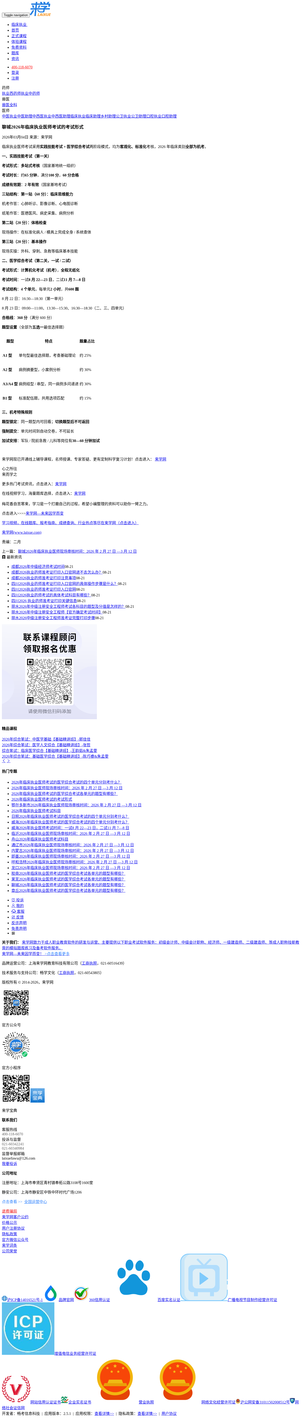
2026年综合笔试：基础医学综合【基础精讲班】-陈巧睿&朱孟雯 (55, 756)
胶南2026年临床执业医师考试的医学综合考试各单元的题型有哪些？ (68, 873)
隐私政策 (9, 1234)
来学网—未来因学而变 (45, 513)
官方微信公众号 (15, 1240)
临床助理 (93, 116)
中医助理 (24, 116)
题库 (15, 53)
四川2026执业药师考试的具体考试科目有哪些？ (51, 595)
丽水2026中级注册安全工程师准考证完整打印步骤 (53, 618)
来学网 (160, 459)
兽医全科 (9, 105)
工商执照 (89, 963)
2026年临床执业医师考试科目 (36, 811)
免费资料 (19, 47)
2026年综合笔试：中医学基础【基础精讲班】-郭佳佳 (46, 739)
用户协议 (169, 1414)
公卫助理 (138, 116)
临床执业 (19, 25)
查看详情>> (104, 1414)
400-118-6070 (22, 67)
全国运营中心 (35, 1202)
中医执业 (9, 116)
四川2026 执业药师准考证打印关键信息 (44, 601)
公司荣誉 (9, 1251)
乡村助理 (108, 116)
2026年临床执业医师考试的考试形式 (41, 799)
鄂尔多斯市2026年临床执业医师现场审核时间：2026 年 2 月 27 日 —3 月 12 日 (76, 805)
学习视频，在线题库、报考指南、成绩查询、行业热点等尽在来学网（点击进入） (70, 523)
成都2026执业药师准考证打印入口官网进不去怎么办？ (57, 572)
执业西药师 (11, 93)
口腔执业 (154, 116)
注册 (15, 78)
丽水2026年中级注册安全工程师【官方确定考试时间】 (57, 612)
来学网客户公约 (15, 1217)
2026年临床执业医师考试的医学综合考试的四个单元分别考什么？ (66, 782)
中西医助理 (60, 116)
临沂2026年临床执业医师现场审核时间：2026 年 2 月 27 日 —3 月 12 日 (70, 834)
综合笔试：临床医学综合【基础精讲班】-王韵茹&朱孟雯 (49, 751)
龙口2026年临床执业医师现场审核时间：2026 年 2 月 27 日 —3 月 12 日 (70, 868)
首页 (15, 30)
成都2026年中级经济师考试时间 (38, 567)
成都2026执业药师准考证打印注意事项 (43, 578)
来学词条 (9, 1245)
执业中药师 (30, 93)
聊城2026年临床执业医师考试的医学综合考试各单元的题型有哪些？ (68, 885)
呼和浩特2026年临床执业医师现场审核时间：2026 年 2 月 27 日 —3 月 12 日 (74, 862)
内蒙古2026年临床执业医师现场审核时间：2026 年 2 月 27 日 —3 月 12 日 (72, 851)
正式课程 (19, 36)
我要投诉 (9, 1164)
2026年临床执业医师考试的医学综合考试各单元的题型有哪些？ (64, 794)
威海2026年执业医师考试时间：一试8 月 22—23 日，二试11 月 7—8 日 (70, 828)
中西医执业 (41, 116)
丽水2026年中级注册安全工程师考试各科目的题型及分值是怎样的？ (68, 606)
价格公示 (9, 1223)
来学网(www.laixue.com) (21, 532)
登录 (15, 73)
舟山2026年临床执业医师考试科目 (39, 839)
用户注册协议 (13, 1228)
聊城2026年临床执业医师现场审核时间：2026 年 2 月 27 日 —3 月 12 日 (77, 551)
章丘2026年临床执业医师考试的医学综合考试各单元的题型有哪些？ (68, 891)
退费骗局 (9, 1211)
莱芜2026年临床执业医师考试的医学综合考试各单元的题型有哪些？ (68, 879)
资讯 (15, 59)
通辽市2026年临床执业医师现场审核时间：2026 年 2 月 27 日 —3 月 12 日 (72, 845)
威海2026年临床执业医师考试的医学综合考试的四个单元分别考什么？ (70, 822)
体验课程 (19, 42)
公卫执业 (123, 116)
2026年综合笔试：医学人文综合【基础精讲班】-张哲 (46, 745)
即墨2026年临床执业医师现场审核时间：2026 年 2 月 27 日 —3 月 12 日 (70, 856)
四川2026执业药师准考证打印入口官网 (43, 589)
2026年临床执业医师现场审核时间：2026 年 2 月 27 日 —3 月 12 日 (67, 788)
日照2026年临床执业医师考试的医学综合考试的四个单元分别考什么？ (70, 816)
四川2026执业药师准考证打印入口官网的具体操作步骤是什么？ (64, 584)
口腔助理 (169, 116)
